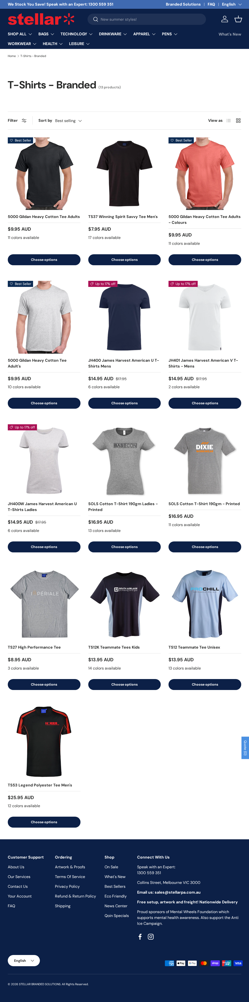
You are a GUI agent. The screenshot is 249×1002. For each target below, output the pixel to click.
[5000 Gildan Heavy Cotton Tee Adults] (44, 173)
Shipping (63, 905)
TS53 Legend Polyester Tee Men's (40, 785)
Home (12, 56)
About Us (16, 867)
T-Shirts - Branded (33, 56)
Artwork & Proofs (70, 867)
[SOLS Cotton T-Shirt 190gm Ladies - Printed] (124, 460)
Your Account (20, 896)
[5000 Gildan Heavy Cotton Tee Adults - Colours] (205, 173)
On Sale (111, 867)
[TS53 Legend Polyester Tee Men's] (44, 742)
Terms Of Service (70, 876)
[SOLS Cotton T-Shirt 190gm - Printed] (205, 460)
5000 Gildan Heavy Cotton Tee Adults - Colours (205, 219)
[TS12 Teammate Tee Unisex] (205, 604)
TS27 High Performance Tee (34, 647)
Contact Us (18, 886)
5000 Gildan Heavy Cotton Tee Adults (44, 216)
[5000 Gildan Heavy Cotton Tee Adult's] (44, 317)
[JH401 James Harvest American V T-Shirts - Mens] (205, 317)
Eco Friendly (116, 896)
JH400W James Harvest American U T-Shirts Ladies (42, 506)
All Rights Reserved (75, 984)
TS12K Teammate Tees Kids (114, 647)
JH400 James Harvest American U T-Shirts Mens (123, 363)
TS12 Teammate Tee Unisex (194, 647)
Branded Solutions (183, 4)
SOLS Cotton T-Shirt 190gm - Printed (204, 503)
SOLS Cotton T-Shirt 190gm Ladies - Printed (123, 506)
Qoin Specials (117, 915)
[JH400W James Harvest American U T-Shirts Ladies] (44, 460)
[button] (238, 19)
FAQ (211, 4)
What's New (230, 34)
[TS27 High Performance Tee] (44, 604)
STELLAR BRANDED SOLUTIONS (40, 984)
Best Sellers (115, 886)
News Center (116, 905)
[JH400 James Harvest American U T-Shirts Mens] (124, 317)
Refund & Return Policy (75, 896)
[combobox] (147, 19)
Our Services (19, 876)
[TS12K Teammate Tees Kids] (124, 604)
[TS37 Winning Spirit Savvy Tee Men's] (124, 173)
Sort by (45, 120)
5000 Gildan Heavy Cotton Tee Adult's (37, 363)
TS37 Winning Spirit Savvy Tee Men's (123, 216)
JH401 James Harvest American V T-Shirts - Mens (203, 363)
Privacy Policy (67, 886)
